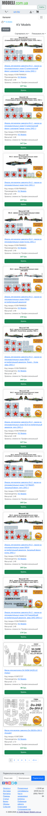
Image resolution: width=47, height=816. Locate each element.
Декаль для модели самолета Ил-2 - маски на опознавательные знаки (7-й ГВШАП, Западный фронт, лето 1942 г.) (22, 485)
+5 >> (34, 760)
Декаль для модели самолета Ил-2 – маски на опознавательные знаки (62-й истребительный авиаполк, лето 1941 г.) (23, 424)
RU (18, 12)
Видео (5, 801)
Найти (41, 7)
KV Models (9, 22)
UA (15, 12)
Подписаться (38, 778)
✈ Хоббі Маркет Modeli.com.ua (29, 812)
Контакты (7, 794)
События (6, 807)
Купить (23, 90)
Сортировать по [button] (21, 34)
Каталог (7, 17)
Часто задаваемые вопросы (23, 796)
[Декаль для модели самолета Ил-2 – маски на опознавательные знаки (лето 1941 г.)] (23, 166)
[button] (6, 11)
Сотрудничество (24, 809)
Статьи (6, 799)
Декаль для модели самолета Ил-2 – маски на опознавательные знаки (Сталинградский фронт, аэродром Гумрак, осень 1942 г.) (23, 68)
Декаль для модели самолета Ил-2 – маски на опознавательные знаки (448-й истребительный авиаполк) (23, 299)
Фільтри (6, 29)
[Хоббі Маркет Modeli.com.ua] (15, 3)
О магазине (22, 807)
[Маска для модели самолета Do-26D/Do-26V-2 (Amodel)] (23, 712)
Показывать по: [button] (38, 34)
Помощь (6, 796)
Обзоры (6, 804)
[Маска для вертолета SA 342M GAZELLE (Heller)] (23, 654)
